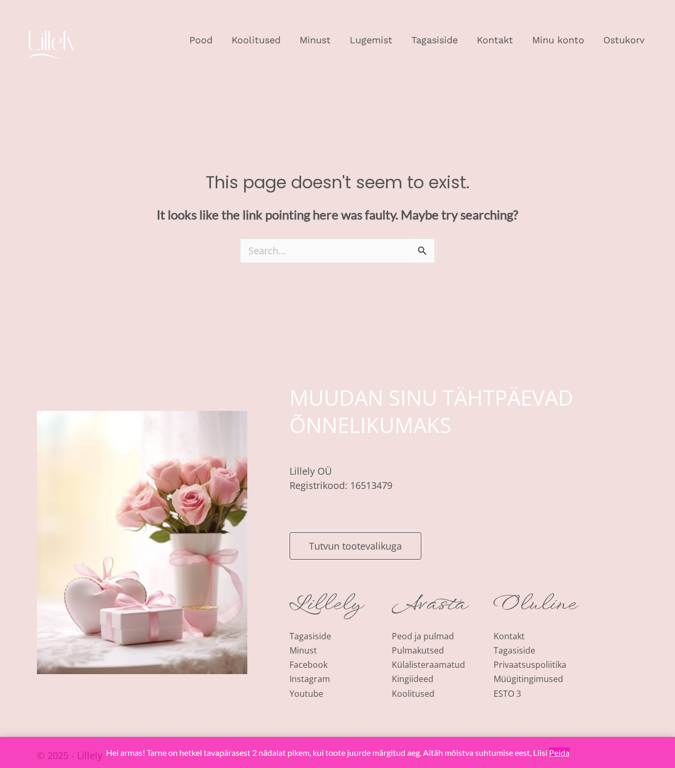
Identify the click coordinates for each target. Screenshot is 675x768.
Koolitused (256, 39)
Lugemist (371, 39)
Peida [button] (559, 752)
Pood (201, 39)
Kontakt (495, 39)
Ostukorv (623, 39)
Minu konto (558, 39)
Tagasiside (434, 39)
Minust (315, 39)
